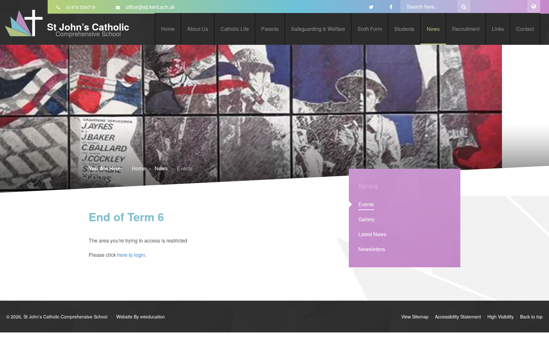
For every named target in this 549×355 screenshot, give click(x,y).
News (161, 168)
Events (185, 168)
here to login (131, 254)
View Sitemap (415, 316)
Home (139, 168)
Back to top (531, 316)
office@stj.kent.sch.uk (150, 6)
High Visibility (500, 316)
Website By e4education (140, 316)
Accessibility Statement (458, 316)
